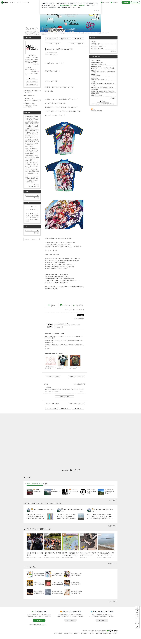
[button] (137, 619)
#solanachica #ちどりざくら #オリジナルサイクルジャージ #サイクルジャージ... (31, 165)
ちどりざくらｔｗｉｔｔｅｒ (98, 46)
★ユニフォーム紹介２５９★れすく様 (60, 49)
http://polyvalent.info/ (52, 254)
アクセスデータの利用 (88, 633)
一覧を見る (113, 51)
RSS (94, 109)
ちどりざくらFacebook (97, 48)
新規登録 (125, 2)
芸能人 (46, 483)
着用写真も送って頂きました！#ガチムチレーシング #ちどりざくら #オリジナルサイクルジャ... (64, 336)
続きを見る (36, 64)
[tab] (35, 484)
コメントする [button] (66, 305)
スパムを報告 (58, 633)
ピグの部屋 (35, 57)
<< (28, 207)
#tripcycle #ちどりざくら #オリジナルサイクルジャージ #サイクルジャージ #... (32, 172)
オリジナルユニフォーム (52, 282)
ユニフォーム (53, 54)
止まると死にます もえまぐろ (98, 64)
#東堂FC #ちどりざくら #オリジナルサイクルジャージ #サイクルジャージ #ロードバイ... (32, 158)
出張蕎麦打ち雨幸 (95, 44)
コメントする (65, 397)
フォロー (59, 327)
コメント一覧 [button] (81, 310)
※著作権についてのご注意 (96, 110)
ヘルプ (116, 633)
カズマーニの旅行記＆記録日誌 (99, 79)
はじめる (39, 620)
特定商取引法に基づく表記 (104, 633)
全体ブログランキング (30, 69)
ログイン (135, 2)
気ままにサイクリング (96, 95)
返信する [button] (82, 391)
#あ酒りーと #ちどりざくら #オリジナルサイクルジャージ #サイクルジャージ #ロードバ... (32, 179)
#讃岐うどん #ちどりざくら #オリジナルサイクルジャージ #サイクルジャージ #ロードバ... (32, 151)
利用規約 (77, 633)
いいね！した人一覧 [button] (69, 310)
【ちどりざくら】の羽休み (39, 28)
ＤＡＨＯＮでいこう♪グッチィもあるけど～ (102, 87)
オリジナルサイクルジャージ (55, 260)
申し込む (101, 620)
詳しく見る (70, 620)
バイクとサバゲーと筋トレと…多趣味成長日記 (103, 72)
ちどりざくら (94, 41)
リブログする (79, 305)
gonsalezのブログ (95, 75)
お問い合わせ (68, 633)
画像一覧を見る (35, 186)
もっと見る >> (48, 349)
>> (36, 207)
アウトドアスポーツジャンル (35, 483)
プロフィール (29, 57)
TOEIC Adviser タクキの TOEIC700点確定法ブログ (103, 91)
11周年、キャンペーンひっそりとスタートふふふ (31, 138)
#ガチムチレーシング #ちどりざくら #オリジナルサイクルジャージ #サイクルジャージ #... (64, 340)
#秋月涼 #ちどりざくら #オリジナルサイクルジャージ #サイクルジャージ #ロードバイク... (32, 144)
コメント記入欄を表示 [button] (79, 384)
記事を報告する (80, 318)
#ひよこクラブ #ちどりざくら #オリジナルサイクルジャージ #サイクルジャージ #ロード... (64, 344)
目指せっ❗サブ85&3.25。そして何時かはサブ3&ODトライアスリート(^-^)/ (103, 83)
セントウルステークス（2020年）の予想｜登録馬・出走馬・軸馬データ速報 (103, 68)
